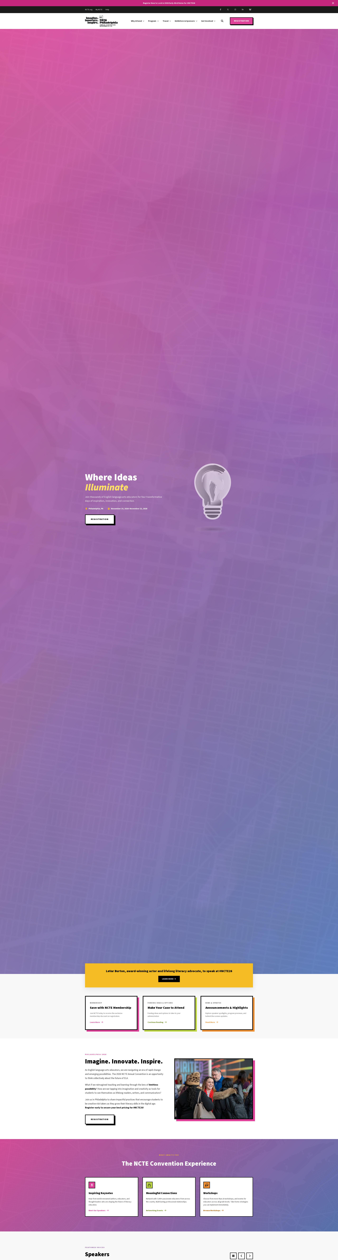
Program (152, 21)
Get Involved (207, 21)
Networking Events (154, 1210)
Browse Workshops (211, 1210)
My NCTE (99, 9)
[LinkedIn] (243, 10)
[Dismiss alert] (333, 3)
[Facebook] (220, 10)
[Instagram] (235, 10)
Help (107, 9)
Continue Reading (155, 1022)
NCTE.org (88, 9)
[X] (228, 10)
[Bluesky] (250, 10)
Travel (165, 21)
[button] (213, 498)
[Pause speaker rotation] (233, 1256)
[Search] (222, 21)
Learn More (168, 979)
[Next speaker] (249, 1256)
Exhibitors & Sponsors (185, 21)
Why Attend (136, 21)
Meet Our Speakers (97, 1210)
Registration (241, 21)
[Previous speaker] (241, 1256)
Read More (210, 1022)
